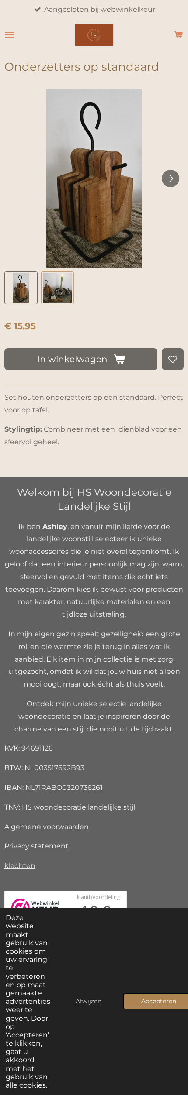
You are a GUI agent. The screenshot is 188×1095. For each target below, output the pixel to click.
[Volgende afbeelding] (170, 178)
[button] (21, 288)
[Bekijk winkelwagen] (178, 35)
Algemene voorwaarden (46, 827)
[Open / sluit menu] (9, 35)
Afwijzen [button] (88, 1001)
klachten (19, 866)
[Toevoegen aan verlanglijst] (173, 359)
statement (50, 846)
